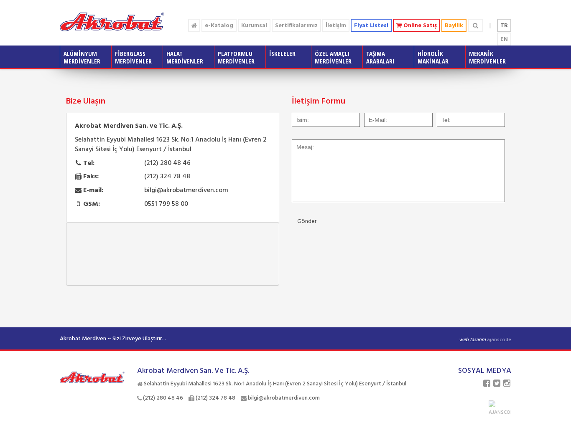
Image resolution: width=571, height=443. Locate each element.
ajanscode (499, 340)
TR (504, 25)
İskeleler (282, 53)
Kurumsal (254, 25)
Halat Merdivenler (184, 57)
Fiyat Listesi (371, 25)
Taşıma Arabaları (380, 57)
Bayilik (454, 25)
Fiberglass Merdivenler (133, 57)
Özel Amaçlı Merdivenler (333, 57)
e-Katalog (219, 25)
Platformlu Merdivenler (236, 57)
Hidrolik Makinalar (433, 57)
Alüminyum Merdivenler (82, 57)
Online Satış (419, 25)
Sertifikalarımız (296, 25)
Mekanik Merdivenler (487, 57)
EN (504, 39)
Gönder (306, 221)
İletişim (336, 25)
